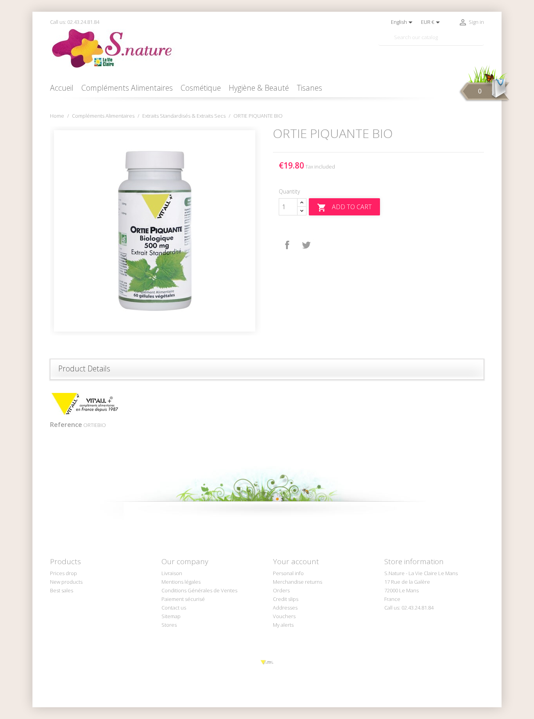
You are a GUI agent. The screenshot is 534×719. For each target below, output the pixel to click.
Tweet (306, 245)
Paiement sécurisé (183, 598)
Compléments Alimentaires (127, 87)
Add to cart (344, 207)
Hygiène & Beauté (259, 87)
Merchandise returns (297, 581)
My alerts (283, 624)
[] (480, 42)
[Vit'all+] (267, 661)
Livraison (171, 573)
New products (66, 581)
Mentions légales (181, 581)
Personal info (288, 573)
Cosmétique (201, 87)
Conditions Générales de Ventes (199, 590)
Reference (66, 424)
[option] (155, 230)
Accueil (61, 87)
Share (287, 245)
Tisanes (309, 87)
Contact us (173, 607)
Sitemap (171, 616)
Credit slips (285, 598)
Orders (281, 590)
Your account (296, 561)
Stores (169, 624)
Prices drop (63, 573)
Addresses (285, 607)
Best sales (61, 590)
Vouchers (284, 616)
